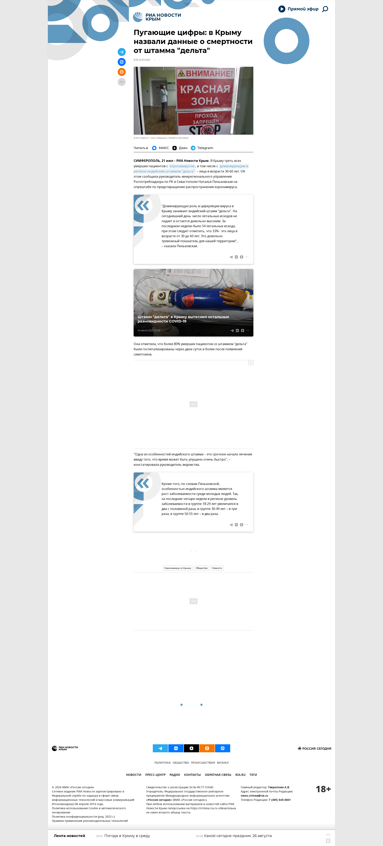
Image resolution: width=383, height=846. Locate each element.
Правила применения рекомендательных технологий (90, 821)
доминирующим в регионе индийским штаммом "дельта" (191, 169)
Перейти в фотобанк (178, 137)
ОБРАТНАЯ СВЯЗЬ (218, 775)
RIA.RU (240, 775)
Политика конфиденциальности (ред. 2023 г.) (83, 817)
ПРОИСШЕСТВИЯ (203, 763)
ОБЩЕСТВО (181, 763)
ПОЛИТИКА (162, 763)
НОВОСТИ (133, 775)
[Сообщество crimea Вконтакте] (176, 748)
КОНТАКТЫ (192, 775)
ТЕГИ (253, 775)
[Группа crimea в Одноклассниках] (207, 748)
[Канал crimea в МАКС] (222, 748)
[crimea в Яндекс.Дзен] (191, 748)
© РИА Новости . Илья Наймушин (150, 137)
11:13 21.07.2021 (142, 59)
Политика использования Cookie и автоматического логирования (89, 810)
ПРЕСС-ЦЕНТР (155, 775)
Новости (217, 568)
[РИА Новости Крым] (156, 17)
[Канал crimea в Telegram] (160, 748)
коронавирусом (182, 166)
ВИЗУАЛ (223, 763)
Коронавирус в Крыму (177, 568)
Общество (202, 568)
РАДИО (175, 775)
